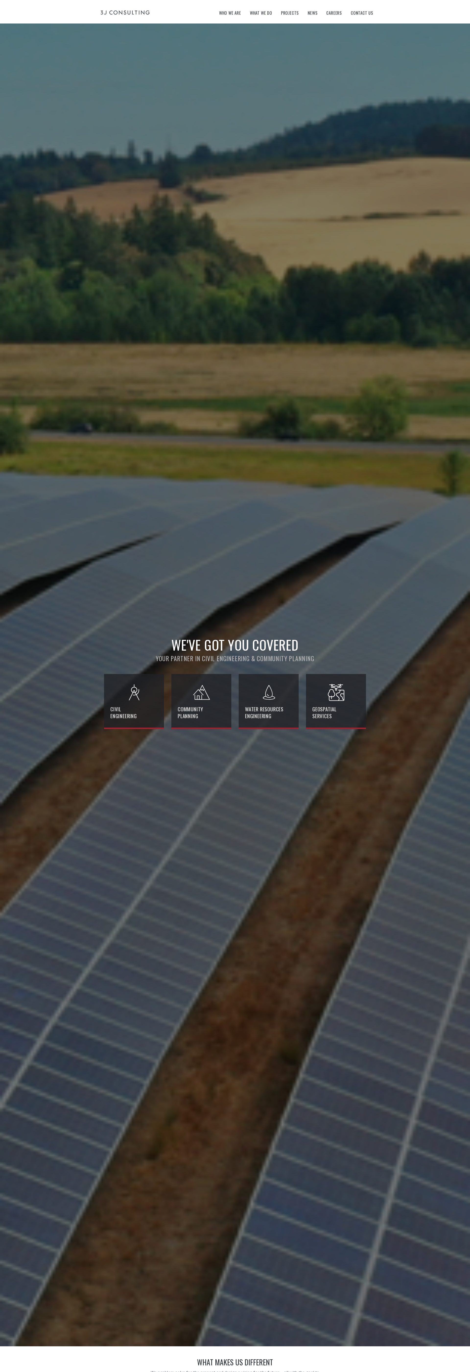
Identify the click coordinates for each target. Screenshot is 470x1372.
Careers (334, 13)
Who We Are (230, 13)
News (312, 13)
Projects (290, 13)
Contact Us (362, 13)
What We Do (261, 13)
